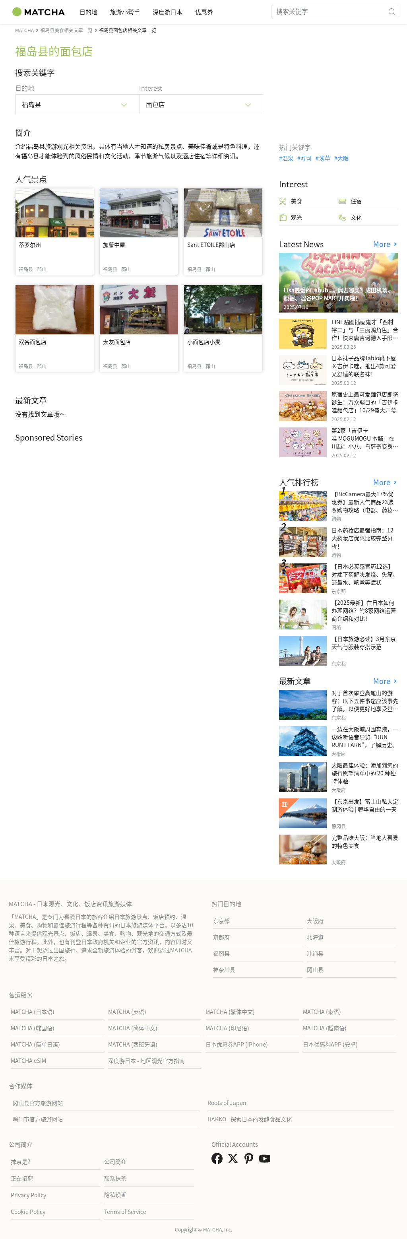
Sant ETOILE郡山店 (211, 245)
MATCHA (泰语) (322, 1012)
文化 (356, 217)
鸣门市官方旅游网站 (38, 1119)
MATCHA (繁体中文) (230, 1012)
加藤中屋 (114, 245)
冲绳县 (315, 953)
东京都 (221, 920)
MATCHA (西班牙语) (132, 1044)
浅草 (324, 158)
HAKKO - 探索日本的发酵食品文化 (249, 1119)
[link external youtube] (266, 1160)
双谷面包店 (33, 342)
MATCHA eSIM (28, 1060)
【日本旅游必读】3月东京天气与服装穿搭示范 (363, 643)
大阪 (343, 158)
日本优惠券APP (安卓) (330, 1044)
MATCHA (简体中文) (132, 1028)
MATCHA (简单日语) (35, 1044)
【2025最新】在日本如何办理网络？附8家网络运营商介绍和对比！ (363, 610)
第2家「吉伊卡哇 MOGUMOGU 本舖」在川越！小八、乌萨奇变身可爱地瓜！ (364, 442)
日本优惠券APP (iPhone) (236, 1044)
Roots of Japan (226, 1103)
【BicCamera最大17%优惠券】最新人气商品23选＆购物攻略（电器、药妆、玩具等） (364, 506)
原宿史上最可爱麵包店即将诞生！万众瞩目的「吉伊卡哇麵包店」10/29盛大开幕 (364, 402)
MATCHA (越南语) (325, 1028)
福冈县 (221, 953)
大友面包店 (117, 342)
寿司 (306, 158)
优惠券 (204, 12)
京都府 (221, 937)
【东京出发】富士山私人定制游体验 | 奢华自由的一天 (364, 805)
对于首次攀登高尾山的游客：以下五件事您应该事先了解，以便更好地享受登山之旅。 (364, 704)
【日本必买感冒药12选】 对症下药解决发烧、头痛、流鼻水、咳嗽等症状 (364, 574)
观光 (296, 217)
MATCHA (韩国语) (32, 1028)
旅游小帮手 (125, 12)
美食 (296, 201)
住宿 (356, 201)
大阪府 (315, 920)
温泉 (287, 158)
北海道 (315, 937)
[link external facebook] (218, 1160)
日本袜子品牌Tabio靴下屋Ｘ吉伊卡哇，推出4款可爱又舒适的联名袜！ (363, 366)
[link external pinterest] (250, 1160)
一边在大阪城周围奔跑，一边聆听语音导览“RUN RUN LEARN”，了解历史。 (364, 737)
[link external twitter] (234, 1160)
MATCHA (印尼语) (227, 1028)
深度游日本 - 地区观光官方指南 (146, 1060)
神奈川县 (224, 969)
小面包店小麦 (204, 342)
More (382, 244)
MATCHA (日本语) (32, 1012)
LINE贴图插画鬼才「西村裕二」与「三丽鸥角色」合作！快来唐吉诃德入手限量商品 (364, 334)
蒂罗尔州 (30, 245)
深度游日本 (167, 12)
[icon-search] (392, 11)
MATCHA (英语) (127, 1012)
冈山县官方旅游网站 (38, 1103)
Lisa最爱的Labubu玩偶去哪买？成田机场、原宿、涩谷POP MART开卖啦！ (338, 294)
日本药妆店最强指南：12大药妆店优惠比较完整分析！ (362, 538)
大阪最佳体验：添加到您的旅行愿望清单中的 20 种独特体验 (364, 773)
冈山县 (315, 969)
